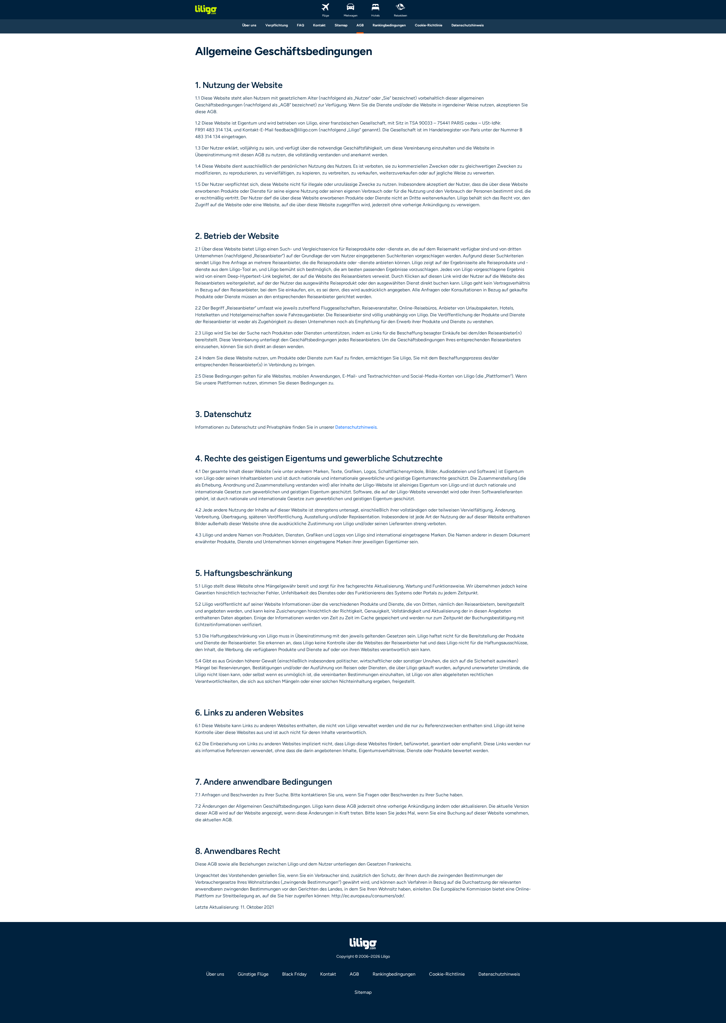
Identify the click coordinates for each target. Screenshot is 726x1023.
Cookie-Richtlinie (428, 25)
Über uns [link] (215, 974)
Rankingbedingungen (389, 25)
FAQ (300, 25)
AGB (360, 25)
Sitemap (341, 25)
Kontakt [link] (328, 974)
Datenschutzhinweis (467, 25)
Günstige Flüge (253, 974)
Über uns (249, 25)
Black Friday (294, 974)
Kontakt (319, 25)
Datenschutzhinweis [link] (499, 974)
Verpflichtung (276, 25)
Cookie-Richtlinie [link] (447, 974)
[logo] (206, 9)
